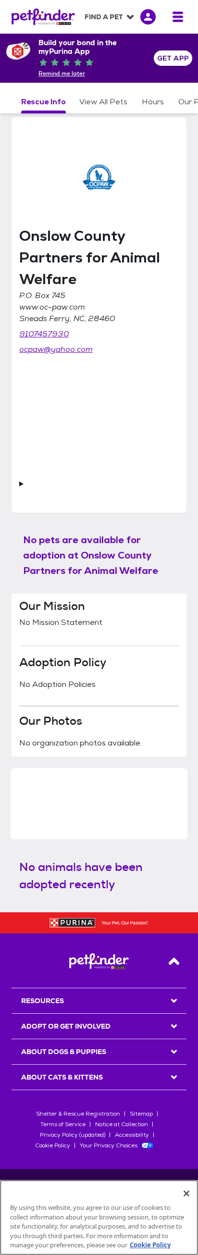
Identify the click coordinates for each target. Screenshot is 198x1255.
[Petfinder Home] (43, 17)
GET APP (173, 58)
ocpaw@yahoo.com (56, 349)
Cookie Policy (52, 1145)
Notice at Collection (121, 1124)
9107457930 (44, 334)
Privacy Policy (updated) (72, 1135)
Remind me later (61, 73)
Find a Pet (104, 16)
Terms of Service (63, 1124)
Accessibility (132, 1135)
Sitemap (141, 1114)
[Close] (186, 1193)
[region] (99, 1217)
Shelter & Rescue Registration (78, 1114)
